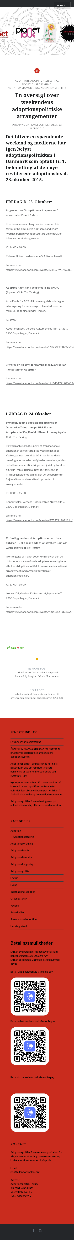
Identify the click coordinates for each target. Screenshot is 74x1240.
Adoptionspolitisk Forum (40, 124)
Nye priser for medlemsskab (25, 741)
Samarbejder (17, 912)
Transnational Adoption (23, 919)
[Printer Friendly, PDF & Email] (15, 647)
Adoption (22, 80)
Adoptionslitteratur (21, 857)
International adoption (22, 891)
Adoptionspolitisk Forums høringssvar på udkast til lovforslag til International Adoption (35, 803)
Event (13, 884)
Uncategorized (18, 926)
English (14, 877)
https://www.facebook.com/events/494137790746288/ (39, 269)
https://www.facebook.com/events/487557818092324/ (39, 520)
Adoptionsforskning (37, 84)
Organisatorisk (18, 898)
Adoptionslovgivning (23, 88)
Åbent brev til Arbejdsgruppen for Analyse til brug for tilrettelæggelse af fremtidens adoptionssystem (35, 752)
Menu (63, 5)
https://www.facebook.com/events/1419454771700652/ (40, 383)
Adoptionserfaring (44, 80)
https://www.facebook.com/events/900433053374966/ (39, 611)
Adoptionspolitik (53, 88)
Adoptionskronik (19, 850)
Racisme (14, 905)
